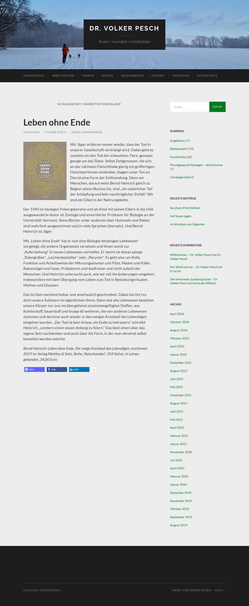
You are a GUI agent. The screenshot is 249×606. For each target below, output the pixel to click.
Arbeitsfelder (63, 75)
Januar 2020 (178, 484)
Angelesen (177, 140)
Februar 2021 (179, 435)
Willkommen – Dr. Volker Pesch (191, 254)
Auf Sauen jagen (180, 216)
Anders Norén (200, 590)
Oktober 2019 (179, 509)
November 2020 (181, 452)
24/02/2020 (31, 132)
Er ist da (175, 271)
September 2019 (181, 517)
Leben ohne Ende (56, 122)
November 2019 (181, 501)
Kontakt (158, 75)
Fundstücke (178, 157)
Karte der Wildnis (204, 283)
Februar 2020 (179, 476)
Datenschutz (207, 75)
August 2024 (178, 330)
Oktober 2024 (179, 322)
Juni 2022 (176, 379)
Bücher (107, 75)
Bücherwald (178, 148)
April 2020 (177, 468)
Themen (88, 75)
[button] (34, 369)
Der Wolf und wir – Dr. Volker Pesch (194, 267)
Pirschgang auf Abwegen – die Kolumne (196, 165)
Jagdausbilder (132, 75)
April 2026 (177, 314)
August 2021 (178, 403)
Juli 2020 (176, 460)
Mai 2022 (176, 387)
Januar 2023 (178, 354)
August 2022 (178, 371)
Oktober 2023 (179, 338)
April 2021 (177, 427)
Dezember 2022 (180, 362)
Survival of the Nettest (185, 208)
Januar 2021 (178, 444)
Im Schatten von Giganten (187, 224)
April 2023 (177, 346)
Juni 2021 (176, 411)
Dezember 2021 (180, 395)
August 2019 (178, 525)
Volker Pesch (33, 75)
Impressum (181, 75)
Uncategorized (180, 177)
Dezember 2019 (180, 492)
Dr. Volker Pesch (124, 28)
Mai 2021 (176, 419)
